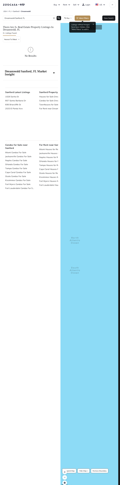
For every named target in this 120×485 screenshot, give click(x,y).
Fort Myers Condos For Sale (17, 184)
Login (87, 5)
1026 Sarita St (12, 96)
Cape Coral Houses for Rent (52, 169)
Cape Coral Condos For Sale (18, 172)
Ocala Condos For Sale (15, 176)
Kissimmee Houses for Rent (51, 177)
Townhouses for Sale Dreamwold (54, 104)
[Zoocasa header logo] (14, 5)
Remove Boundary (100, 471)
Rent (65, 5)
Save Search (109, 18)
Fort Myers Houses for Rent (51, 181)
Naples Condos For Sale (16, 160)
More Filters (84, 18)
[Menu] (112, 5)
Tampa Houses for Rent (50, 165)
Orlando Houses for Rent (50, 161)
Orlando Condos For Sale (16, 164)
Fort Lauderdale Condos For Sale (20, 188)
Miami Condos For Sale (15, 152)
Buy (55, 5)
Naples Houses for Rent (50, 157)
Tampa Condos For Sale (16, 168)
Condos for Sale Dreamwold (52, 100)
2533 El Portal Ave (14, 108)
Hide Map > (83, 471)
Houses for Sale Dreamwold (52, 96)
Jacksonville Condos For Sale (18, 156)
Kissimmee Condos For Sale (17, 180)
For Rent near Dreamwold (51, 108)
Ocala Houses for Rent (49, 173)
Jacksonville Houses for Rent (52, 153)
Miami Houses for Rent (49, 149)
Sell (74, 5)
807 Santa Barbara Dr (15, 100)
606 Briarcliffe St (13, 104)
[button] (30, 73)
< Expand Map (69, 471)
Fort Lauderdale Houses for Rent (54, 185)
